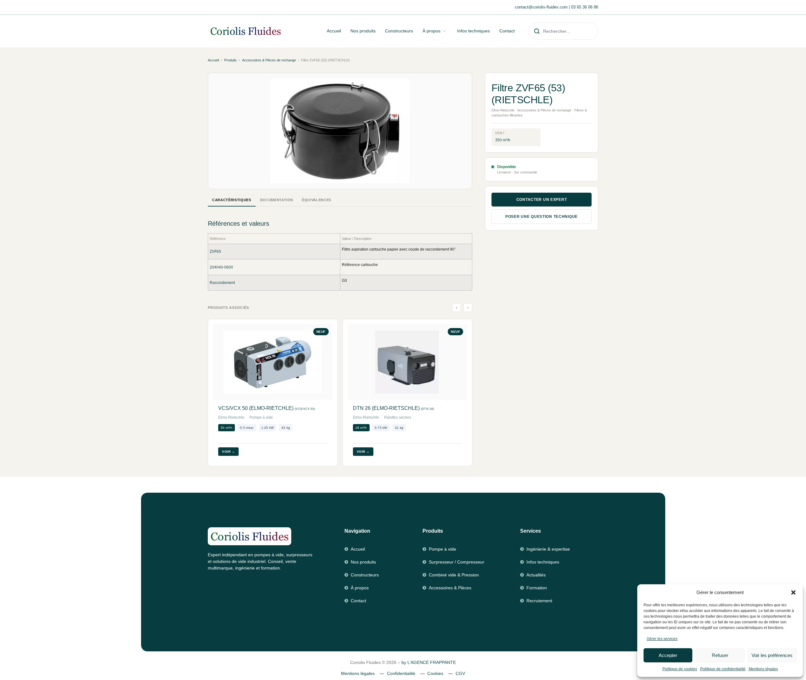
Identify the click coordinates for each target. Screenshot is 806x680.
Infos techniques (473, 30)
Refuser (720, 655)
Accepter (668, 655)
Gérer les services (662, 639)
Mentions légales (763, 669)
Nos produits (363, 30)
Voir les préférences (772, 655)
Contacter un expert (541, 199)
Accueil (334, 30)
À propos (431, 30)
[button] (793, 592)
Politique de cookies (679, 669)
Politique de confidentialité (723, 669)
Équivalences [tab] (316, 200)
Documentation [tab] (276, 200)
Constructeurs (399, 30)
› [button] (468, 307)
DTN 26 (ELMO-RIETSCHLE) (393, 408)
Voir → (228, 451)
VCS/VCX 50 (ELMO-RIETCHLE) (266, 408)
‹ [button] (456, 307)
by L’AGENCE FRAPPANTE (428, 662)
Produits (230, 60)
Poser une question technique (541, 216)
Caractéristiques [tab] (231, 200)
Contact (507, 30)
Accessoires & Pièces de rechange (269, 60)
